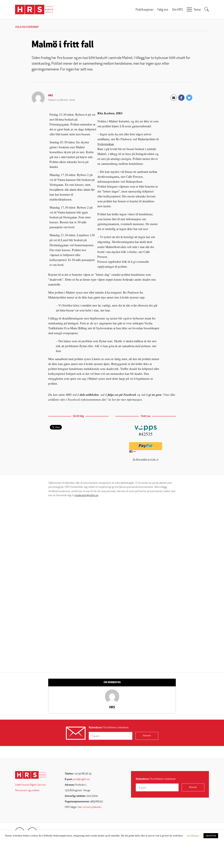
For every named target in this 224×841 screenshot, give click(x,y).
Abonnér (147, 736)
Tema (197, 9)
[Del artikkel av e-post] (174, 98)
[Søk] (206, 9)
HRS (50, 95)
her (114, 399)
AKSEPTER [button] (210, 835)
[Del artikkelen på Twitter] (189, 98)
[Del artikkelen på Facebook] (181, 98)
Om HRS (177, 9)
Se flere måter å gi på (144, 459)
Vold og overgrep (27, 27)
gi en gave (155, 394)
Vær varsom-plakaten (89, 807)
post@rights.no (81, 779)
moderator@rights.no (86, 495)
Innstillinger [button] (193, 835)
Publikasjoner (145, 9)
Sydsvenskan (105, 144)
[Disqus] (112, 541)
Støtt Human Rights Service (30, 785)
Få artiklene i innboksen (109, 727)
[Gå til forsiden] (30, 775)
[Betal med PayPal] (145, 446)
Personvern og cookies (27, 790)
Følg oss (162, 9)
